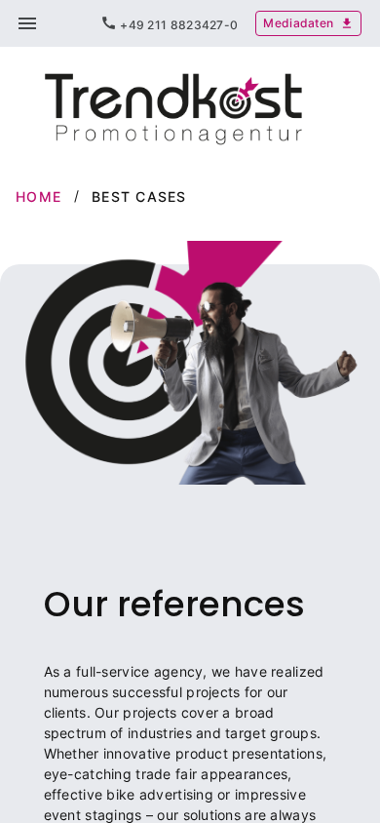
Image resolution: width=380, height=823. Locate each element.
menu (27, 23)
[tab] (169, 23)
